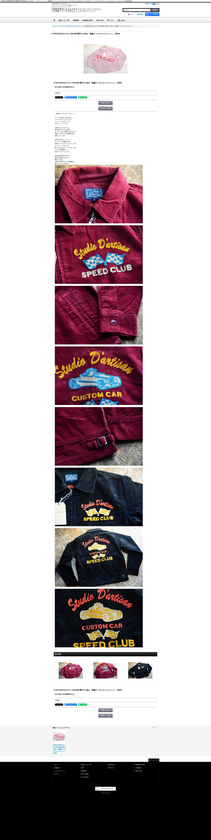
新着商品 (83, 771)
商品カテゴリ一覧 (86, 764)
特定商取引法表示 (140, 764)
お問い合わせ (105, 103)
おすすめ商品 (85, 774)
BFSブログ (111, 767)
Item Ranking (84, 777)
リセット (156, 727)
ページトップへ (155, 760)
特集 (82, 767)
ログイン (131, 14)
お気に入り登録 (106, 108)
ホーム (56, 764)
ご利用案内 (138, 767)
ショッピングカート (60, 771)
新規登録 (140, 14)
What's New (111, 764)
